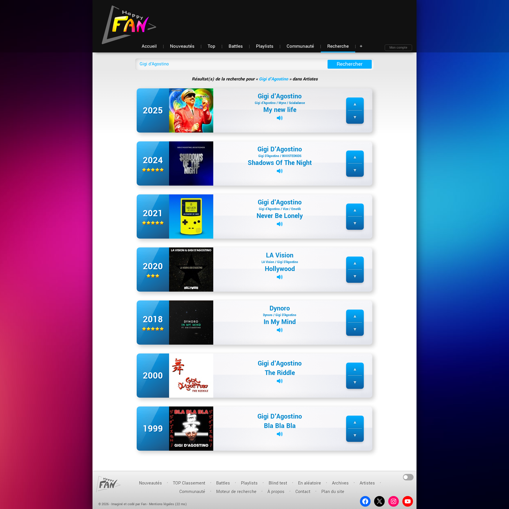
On (408, 477)
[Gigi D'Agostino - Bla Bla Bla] (191, 428)
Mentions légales (161, 504)
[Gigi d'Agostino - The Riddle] (191, 375)
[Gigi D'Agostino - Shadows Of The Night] (191, 163)
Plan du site (332, 492)
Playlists (249, 483)
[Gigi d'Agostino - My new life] (191, 110)
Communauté (192, 492)
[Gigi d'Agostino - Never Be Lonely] (191, 216)
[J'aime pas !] (355, 117)
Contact (302, 492)
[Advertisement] (305, 17)
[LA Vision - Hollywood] (191, 269)
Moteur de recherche (236, 492)
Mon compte (398, 47)
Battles (223, 483)
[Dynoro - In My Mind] (191, 322)
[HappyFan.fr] (108, 484)
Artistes (367, 483)
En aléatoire (309, 483)
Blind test (278, 483)
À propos (276, 492)
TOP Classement (189, 483)
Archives (340, 483)
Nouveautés (150, 483)
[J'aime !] (355, 104)
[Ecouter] (279, 118)
